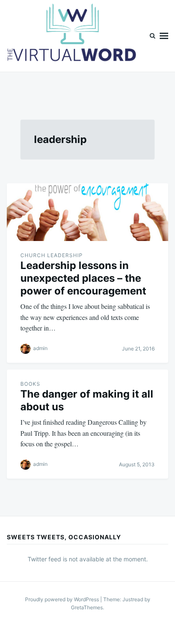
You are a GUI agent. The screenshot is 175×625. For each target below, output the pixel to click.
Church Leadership (51, 255)
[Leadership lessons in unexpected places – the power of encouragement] (87, 212)
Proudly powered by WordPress (62, 599)
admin (40, 348)
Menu (164, 36)
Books (30, 384)
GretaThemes (87, 607)
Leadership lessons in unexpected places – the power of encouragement (83, 278)
